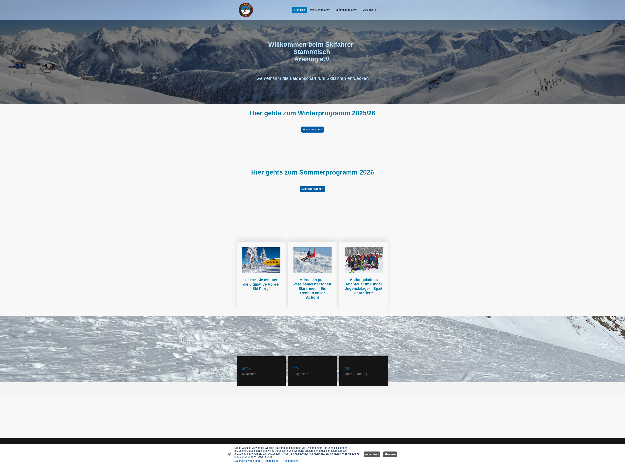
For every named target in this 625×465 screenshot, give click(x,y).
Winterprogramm (313, 129)
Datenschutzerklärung (247, 460)
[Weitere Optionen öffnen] (382, 10)
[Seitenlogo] (245, 9)
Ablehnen (390, 454)
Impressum (271, 460)
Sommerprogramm (312, 188)
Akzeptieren (372, 454)
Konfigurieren (291, 460)
